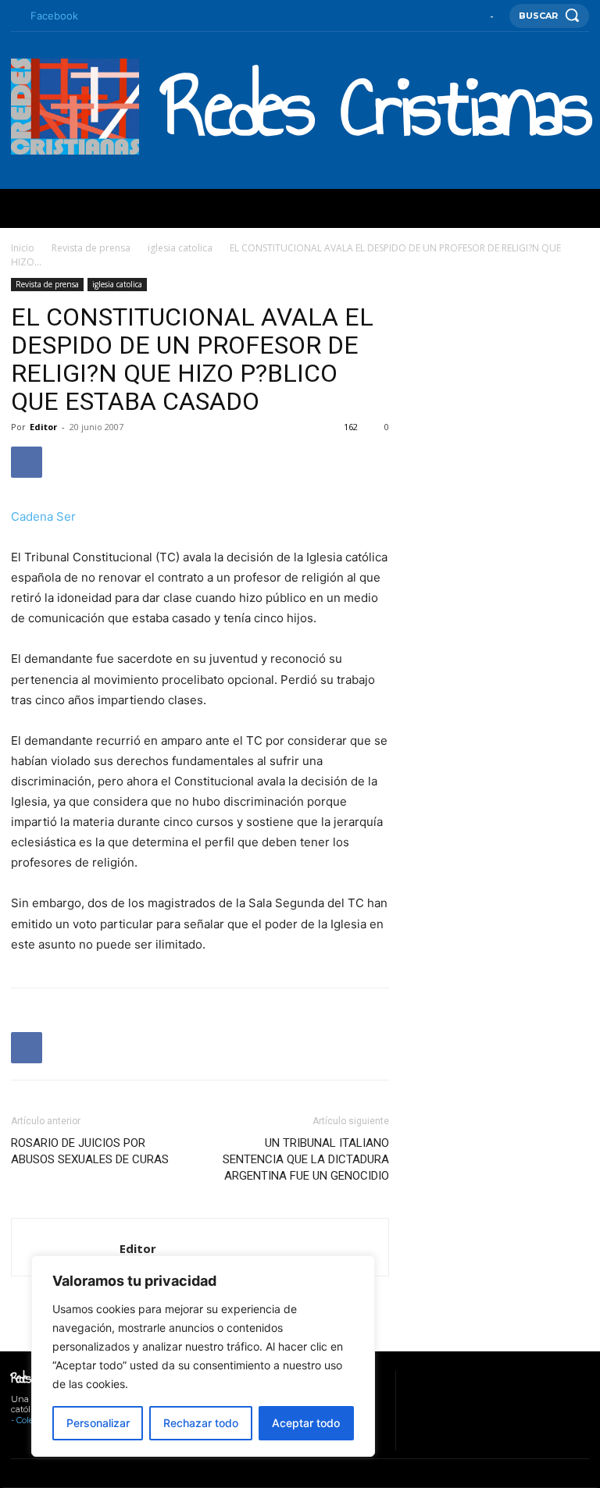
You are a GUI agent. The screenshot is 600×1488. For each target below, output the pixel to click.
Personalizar (98, 1422)
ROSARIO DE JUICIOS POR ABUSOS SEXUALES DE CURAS (90, 1151)
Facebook (54, 15)
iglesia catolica (180, 248)
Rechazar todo (200, 1422)
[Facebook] (15, 16)
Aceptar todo (306, 1422)
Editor (43, 427)
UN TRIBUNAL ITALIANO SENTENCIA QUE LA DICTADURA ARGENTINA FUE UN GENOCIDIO (306, 1159)
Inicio (22, 248)
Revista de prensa (91, 248)
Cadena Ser (43, 516)
